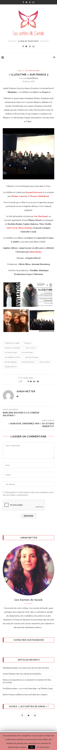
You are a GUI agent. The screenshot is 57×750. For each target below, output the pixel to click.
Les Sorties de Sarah (32, 70)
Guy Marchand (11, 353)
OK (31, 747)
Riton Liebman (25, 227)
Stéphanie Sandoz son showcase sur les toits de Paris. (26, 667)
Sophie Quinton (27, 362)
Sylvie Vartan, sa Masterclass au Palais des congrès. (25, 694)
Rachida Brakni (31, 357)
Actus (19, 70)
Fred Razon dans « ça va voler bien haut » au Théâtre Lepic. (28, 688)
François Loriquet (13, 348)
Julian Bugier (35, 251)
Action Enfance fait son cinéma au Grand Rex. (22, 673)
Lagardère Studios (13, 357)
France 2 (28, 343)
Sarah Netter (32, 78)
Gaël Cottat (11, 227)
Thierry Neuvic (11, 367)
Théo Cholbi (44, 362)
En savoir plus (43, 747)
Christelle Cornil (12, 343)
